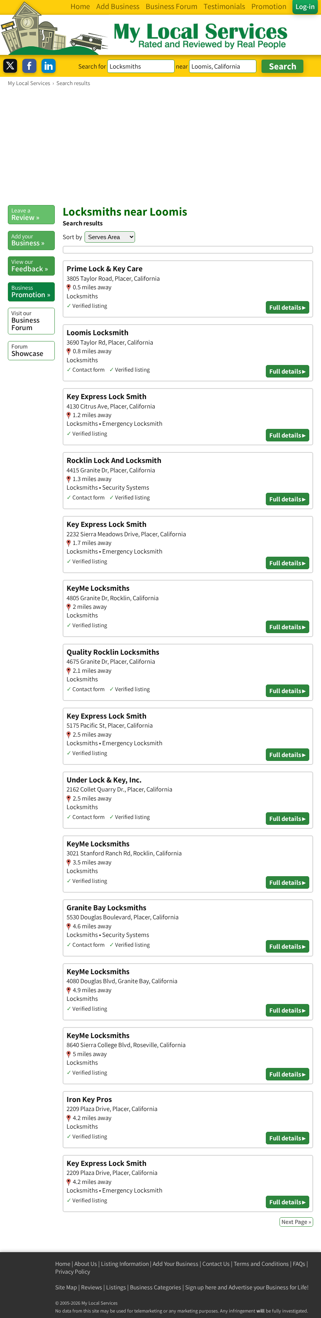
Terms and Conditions (261, 1263)
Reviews (91, 1287)
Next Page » (296, 1222)
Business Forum (25, 320)
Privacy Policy (72, 1271)
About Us (85, 1263)
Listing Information (125, 1263)
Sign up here (200, 1287)
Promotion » (30, 291)
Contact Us (216, 1263)
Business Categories (155, 1287)
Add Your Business (175, 1263)
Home (62, 1263)
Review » (25, 214)
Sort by (72, 236)
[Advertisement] (160, 145)
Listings (116, 1287)
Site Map (66, 1287)
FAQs (299, 1263)
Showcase (27, 350)
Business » (27, 240)
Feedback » (29, 265)
